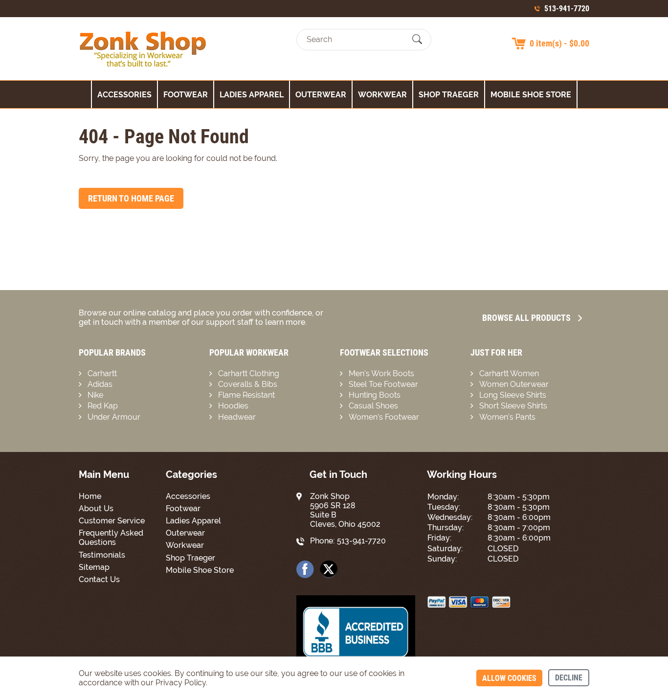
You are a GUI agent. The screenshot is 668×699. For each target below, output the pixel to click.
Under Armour (114, 417)
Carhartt (102, 373)
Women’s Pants (507, 417)
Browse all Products (526, 318)
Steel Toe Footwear (383, 384)
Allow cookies (509, 678)
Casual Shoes (373, 405)
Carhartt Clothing (248, 373)
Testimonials (102, 555)
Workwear (382, 94)
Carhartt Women (509, 373)
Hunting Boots (375, 395)
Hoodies (233, 405)
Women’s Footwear (384, 417)
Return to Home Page (131, 198)
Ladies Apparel (252, 94)
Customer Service (112, 520)
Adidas (100, 384)
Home (90, 496)
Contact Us (99, 579)
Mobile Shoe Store (530, 94)
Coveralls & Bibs (247, 384)
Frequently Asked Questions (111, 537)
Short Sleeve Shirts (513, 405)
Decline (568, 677)
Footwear (185, 94)
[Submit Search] (417, 39)
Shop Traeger (449, 94)
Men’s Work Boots (381, 373)
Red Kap (103, 405)
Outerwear (320, 94)
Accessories (124, 94)
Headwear (237, 417)
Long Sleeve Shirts (512, 395)
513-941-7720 (566, 8)
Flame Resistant (246, 395)
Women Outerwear (514, 384)
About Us (96, 508)
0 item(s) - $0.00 (559, 43)
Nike (95, 395)
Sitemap (94, 567)
